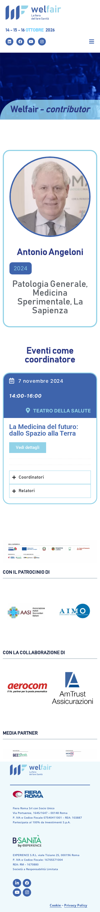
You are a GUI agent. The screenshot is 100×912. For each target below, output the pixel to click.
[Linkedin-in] (17, 883)
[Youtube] (31, 41)
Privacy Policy (75, 905)
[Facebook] (20, 41)
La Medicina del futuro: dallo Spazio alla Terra (43, 430)
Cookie (56, 905)
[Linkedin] (9, 41)
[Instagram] (42, 41)
